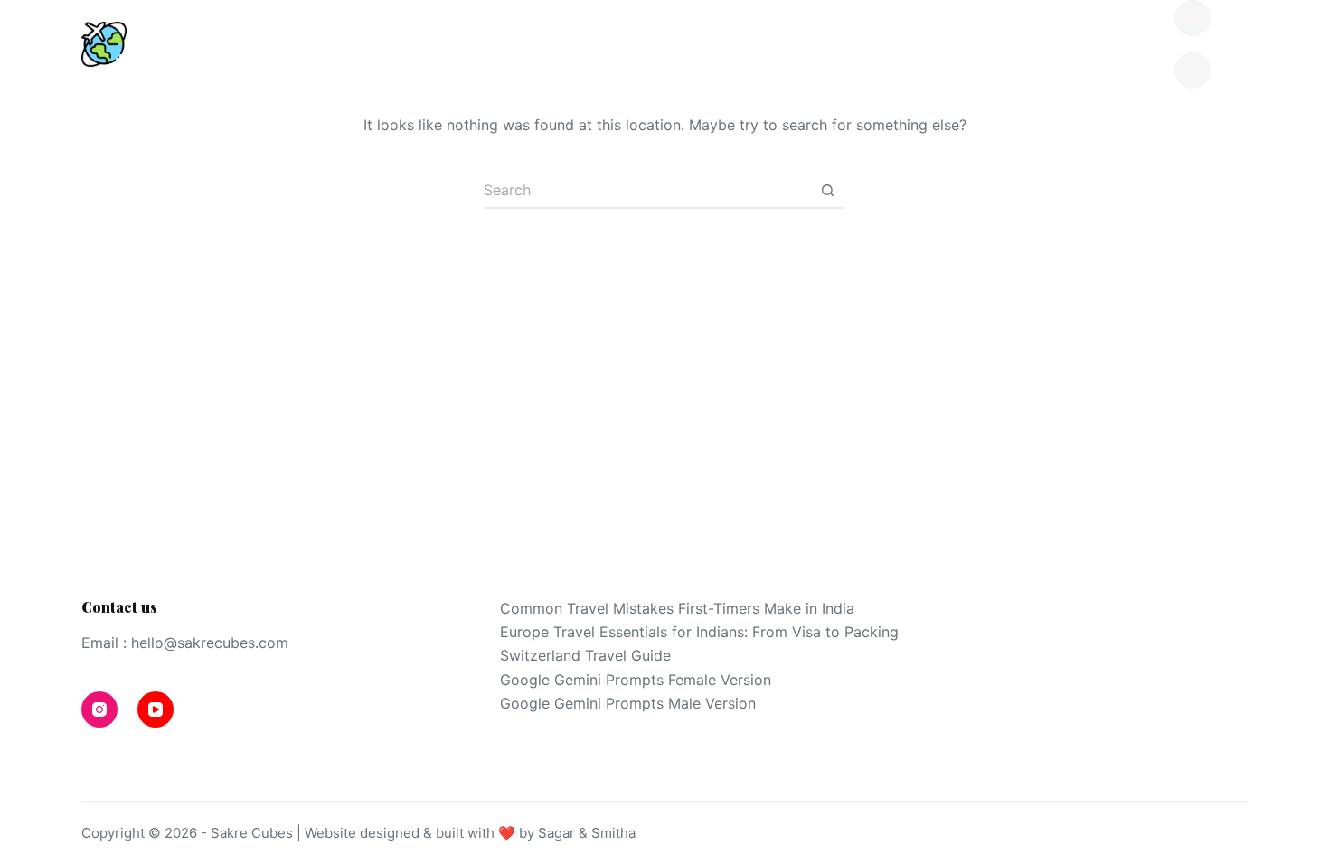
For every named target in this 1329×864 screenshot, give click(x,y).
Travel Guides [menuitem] (840, 43)
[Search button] (827, 191)
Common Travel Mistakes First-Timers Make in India (677, 608)
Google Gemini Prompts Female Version (635, 680)
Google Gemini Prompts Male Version (628, 703)
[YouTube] (1192, 70)
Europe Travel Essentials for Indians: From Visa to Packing (699, 632)
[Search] (1241, 45)
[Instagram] (1192, 18)
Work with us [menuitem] (1052, 43)
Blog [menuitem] (454, 43)
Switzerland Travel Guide (585, 655)
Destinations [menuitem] (277, 43)
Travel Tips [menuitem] (624, 43)
